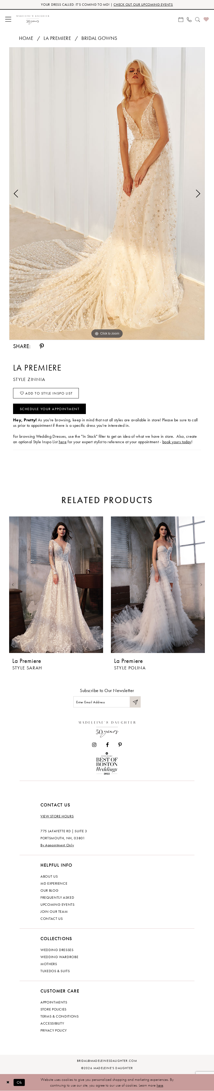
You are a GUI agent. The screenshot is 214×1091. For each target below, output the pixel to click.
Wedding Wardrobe (59, 956)
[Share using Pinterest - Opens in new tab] (41, 346)
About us (49, 876)
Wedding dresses (57, 949)
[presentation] (56, 584)
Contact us (51, 918)
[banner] (32, 19)
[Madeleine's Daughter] (107, 728)
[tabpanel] (107, 193)
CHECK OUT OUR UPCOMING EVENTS (143, 4)
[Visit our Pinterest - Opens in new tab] (120, 745)
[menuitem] (8, 19)
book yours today (176, 442)
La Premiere (57, 38)
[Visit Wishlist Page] (206, 19)
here (63, 442)
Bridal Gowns (99, 38)
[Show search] (197, 19)
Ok (19, 1082)
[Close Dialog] (8, 1082)
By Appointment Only (57, 845)
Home (26, 38)
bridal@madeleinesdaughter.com (107, 1061)
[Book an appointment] (181, 19)
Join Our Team (54, 911)
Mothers (48, 963)
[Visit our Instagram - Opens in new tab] (94, 745)
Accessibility (52, 1023)
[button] (8, 19)
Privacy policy (53, 1030)
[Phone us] (189, 19)
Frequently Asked (57, 897)
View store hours (57, 816)
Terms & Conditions (59, 1016)
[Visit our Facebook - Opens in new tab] (107, 745)
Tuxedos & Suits (55, 971)
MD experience (53, 883)
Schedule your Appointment (50, 408)
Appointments (53, 1002)
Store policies (53, 1009)
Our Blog (49, 890)
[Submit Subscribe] (135, 701)
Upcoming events (57, 904)
